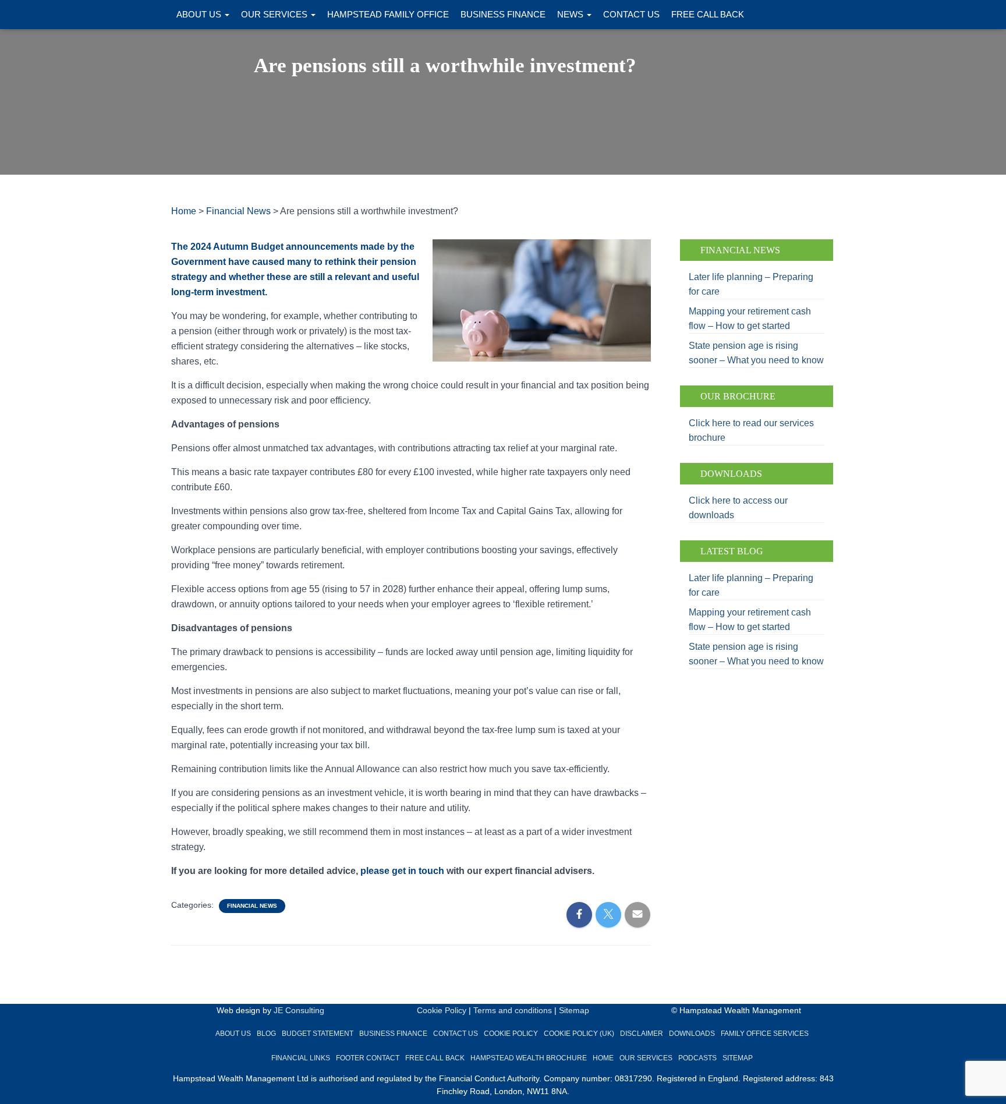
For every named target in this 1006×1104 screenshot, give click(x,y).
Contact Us (631, 14)
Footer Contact (367, 1058)
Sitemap (574, 1010)
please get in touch (402, 871)
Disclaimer (641, 1033)
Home (603, 1058)
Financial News (252, 906)
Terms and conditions (512, 1010)
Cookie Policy (441, 1010)
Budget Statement (317, 1033)
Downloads (692, 1033)
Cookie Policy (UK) (579, 1033)
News (571, 14)
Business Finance (503, 14)
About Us (200, 14)
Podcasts (697, 1058)
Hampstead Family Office (388, 14)
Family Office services (765, 1033)
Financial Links (300, 1058)
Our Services (275, 14)
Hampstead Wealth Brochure (528, 1058)
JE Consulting (299, 1010)
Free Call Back (707, 14)
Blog (266, 1033)
